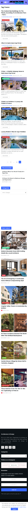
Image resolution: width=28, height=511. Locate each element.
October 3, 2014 (6, 175)
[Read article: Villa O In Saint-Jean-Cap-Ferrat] (14, 53)
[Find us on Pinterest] (13, 447)
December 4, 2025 (5, 255)
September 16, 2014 (7, 181)
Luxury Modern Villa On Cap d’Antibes (13, 132)
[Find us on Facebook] (2, 447)
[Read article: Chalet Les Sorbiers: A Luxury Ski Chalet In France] (14, 113)
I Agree (14, 509)
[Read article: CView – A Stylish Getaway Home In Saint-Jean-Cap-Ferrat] (14, 83)
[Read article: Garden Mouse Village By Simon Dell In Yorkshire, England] (14, 350)
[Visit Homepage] (16, 2)
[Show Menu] (2, 2)
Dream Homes (5, 78)
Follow (14, 465)
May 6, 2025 (6, 310)
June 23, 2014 (16, 45)
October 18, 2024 (7, 392)
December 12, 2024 (6, 337)
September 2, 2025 (5, 282)
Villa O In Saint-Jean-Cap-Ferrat (11, 43)
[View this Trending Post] (1, 310)
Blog (3, 275)
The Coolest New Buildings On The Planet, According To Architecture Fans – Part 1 (13, 12)
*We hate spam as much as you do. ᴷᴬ (11, 494)
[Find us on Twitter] (6, 447)
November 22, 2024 (6, 365)
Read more (6, 38)
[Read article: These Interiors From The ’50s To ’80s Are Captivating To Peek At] (14, 378)
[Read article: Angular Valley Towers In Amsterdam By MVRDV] (14, 295)
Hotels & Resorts (6, 108)
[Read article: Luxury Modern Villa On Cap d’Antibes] (14, 142)
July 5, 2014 (16, 16)
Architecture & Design (7, 16)
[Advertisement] (14, 210)
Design (4, 357)
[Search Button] (26, 2)
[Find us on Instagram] (10, 447)
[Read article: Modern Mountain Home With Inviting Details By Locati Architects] (14, 240)
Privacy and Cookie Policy (19, 507)
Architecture (5, 20)
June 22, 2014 (16, 105)
